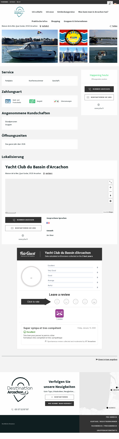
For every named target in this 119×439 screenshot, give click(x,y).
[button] (110, 3)
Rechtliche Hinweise (8, 424)
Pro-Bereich (111, 417)
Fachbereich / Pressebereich (104, 426)
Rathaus (12, 2)
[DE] (115, 4)
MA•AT (19, 2)
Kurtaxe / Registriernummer (103, 421)
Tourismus (4, 2)
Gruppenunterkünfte (107, 430)
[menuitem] (19, 12)
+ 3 (103, 55)
